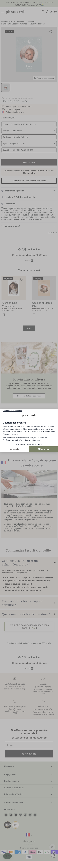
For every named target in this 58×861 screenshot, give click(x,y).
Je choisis (14, 449)
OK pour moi (43, 449)
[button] (7, 856)
